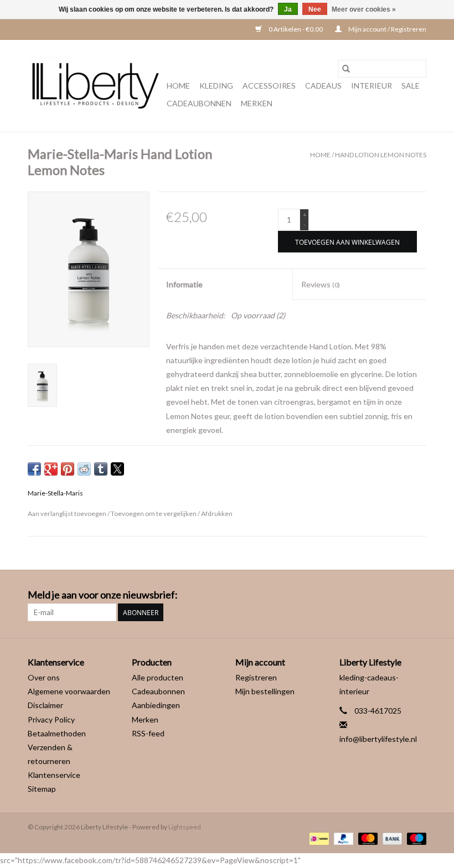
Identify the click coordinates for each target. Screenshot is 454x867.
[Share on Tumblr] (100, 469)
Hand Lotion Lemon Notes (380, 155)
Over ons (44, 677)
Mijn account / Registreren (386, 29)
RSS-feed (148, 733)
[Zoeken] (346, 69)
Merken (256, 103)
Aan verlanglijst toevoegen (67, 513)
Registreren (256, 677)
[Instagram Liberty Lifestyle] (417, 595)
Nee (314, 9)
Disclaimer (45, 705)
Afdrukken (217, 513)
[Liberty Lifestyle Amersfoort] (95, 85)
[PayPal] (342, 838)
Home (178, 85)
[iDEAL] (317, 838)
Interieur (371, 85)
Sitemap (42, 788)
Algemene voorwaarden (69, 691)
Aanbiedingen (156, 705)
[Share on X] (117, 469)
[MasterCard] (366, 838)
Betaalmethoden (57, 733)
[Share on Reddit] (84, 469)
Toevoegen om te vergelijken (154, 513)
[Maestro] (414, 838)
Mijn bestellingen (265, 691)
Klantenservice (54, 775)
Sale (410, 85)
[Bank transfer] (391, 838)
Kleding (216, 85)
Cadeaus (323, 85)
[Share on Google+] (51, 469)
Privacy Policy (51, 719)
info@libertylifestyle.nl (378, 739)
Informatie (184, 284)
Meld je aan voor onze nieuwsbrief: (103, 595)
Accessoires (269, 85)
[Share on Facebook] (34, 469)
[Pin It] (67, 469)
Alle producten (157, 677)
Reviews (320, 284)
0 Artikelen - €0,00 (295, 29)
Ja (288, 9)
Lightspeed (184, 827)
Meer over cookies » (364, 9)
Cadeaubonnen (199, 103)
